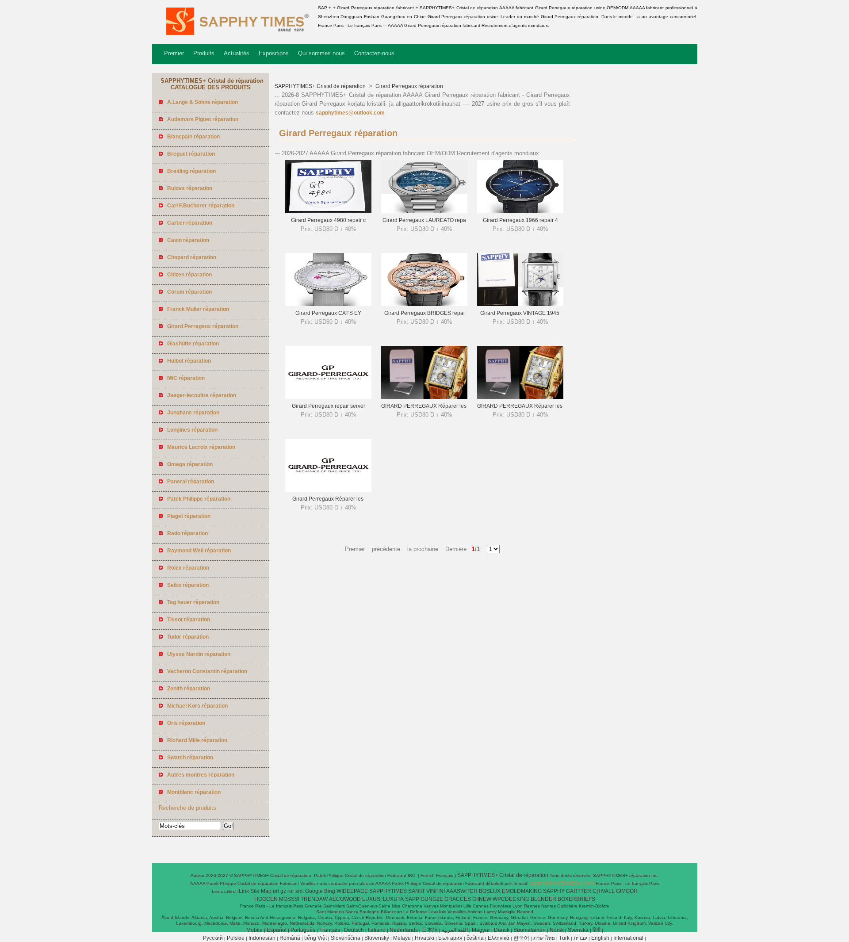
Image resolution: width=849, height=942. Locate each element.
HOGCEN (266, 899)
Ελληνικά (498, 938)
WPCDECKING (511, 899)
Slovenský (376, 938)
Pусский (213, 938)
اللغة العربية (455, 930)
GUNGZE (432, 899)
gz (283, 891)
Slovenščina (345, 938)
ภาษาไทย (544, 938)
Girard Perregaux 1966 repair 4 (520, 220)
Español (277, 930)
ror (290, 891)
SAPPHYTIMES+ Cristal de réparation (321, 86)
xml (299, 891)
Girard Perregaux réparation (408, 86)
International (628, 938)
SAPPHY (554, 891)
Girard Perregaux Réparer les (328, 499)
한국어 (521, 938)
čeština (475, 938)
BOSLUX (490, 891)
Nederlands (404, 930)
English (600, 938)
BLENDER (543, 899)
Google (314, 891)
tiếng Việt (315, 938)
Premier (174, 53)
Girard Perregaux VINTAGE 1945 (520, 313)
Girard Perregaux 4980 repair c (328, 220)
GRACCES (457, 899)
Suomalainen (529, 930)
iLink (243, 891)
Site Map (261, 891)
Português (303, 930)
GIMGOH (627, 891)
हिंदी (596, 930)
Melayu (402, 938)
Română (289, 938)
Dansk (501, 930)
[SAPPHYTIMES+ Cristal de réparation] (233, 37)
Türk (564, 938)
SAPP (412, 899)
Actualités (236, 53)
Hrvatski (424, 938)
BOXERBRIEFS (576, 899)
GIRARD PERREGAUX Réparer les (424, 406)
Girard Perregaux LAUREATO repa (424, 220)
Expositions (274, 53)
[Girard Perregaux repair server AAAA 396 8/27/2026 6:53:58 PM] (328, 397)
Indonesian (262, 938)
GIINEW (481, 899)
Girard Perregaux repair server (328, 406)
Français (329, 930)
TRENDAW (314, 899)
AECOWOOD (345, 899)
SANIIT (416, 891)
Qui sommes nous (321, 53)
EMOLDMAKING (522, 891)
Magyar (481, 930)
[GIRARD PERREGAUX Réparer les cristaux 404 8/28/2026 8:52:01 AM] (520, 397)
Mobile (254, 930)
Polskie (236, 938)
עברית (580, 938)
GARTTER (578, 891)
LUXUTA (393, 899)
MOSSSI (289, 899)
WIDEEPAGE (352, 891)
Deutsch (354, 930)
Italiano (377, 930)
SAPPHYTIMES (388, 891)
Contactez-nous (374, 53)
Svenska (578, 930)
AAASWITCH (462, 891)
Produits (203, 53)
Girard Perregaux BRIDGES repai (424, 313)
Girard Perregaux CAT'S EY (328, 313)
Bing (329, 891)
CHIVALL (604, 891)
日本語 (430, 930)
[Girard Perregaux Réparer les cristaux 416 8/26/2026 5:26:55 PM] (328, 490)
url (276, 891)
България (450, 938)
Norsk (557, 930)
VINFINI (435, 891)
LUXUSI (372, 899)
